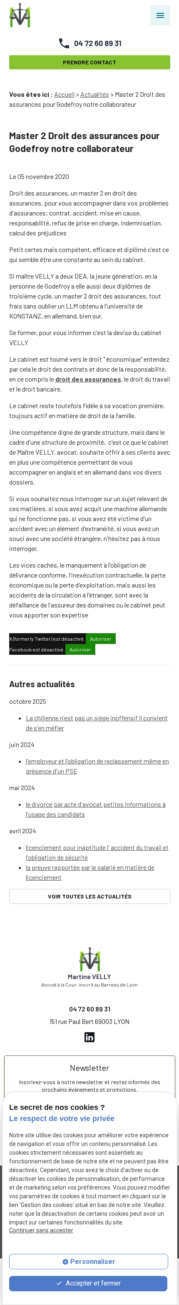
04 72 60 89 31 (98, 43)
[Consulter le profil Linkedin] (89, 1036)
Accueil (64, 94)
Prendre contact (89, 62)
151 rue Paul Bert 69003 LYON (89, 1021)
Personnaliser (92, 1262)
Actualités (94, 94)
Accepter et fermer (92, 1283)
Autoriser (101, 638)
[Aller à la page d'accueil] (19, 15)
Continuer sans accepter (41, 1230)
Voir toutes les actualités (90, 896)
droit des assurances (88, 379)
